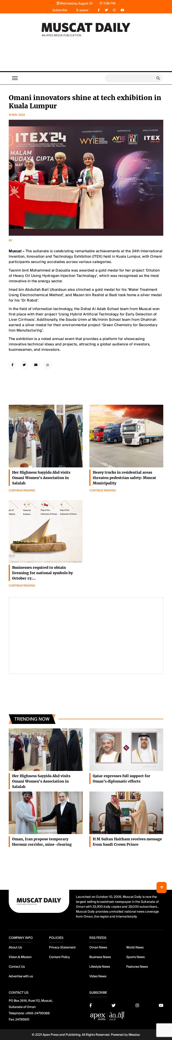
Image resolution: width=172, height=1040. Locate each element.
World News (135, 947)
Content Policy (59, 957)
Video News (97, 976)
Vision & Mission (20, 957)
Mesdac (134, 1035)
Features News (137, 967)
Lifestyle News (99, 967)
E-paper (82, 10)
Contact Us (17, 967)
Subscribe (59, 10)
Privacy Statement (62, 947)
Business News (100, 957)
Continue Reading (22, 490)
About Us (15, 947)
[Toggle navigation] (15, 78)
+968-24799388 (37, 1013)
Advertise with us (21, 976)
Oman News (98, 947)
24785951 (22, 1019)
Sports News (135, 957)
